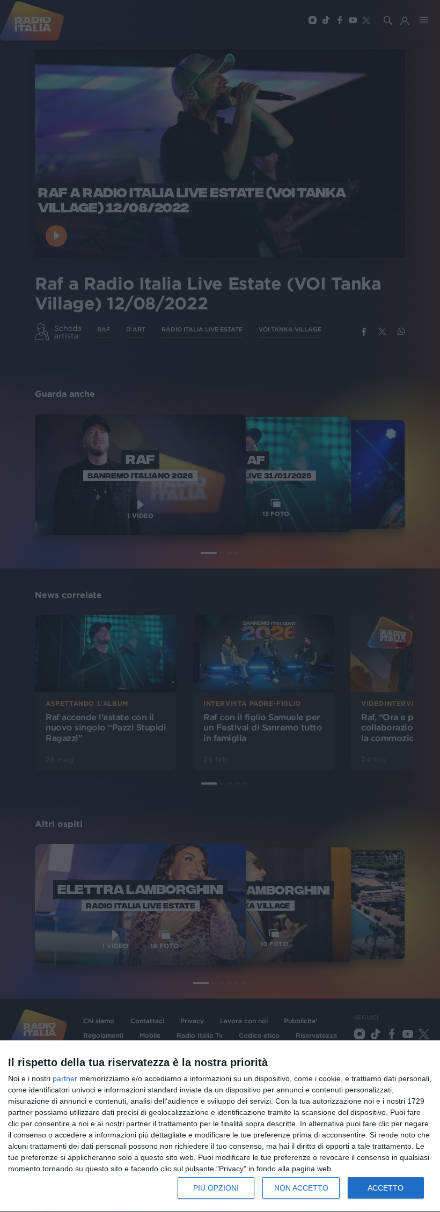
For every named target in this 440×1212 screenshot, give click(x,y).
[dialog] (220, 1126)
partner (65, 1078)
